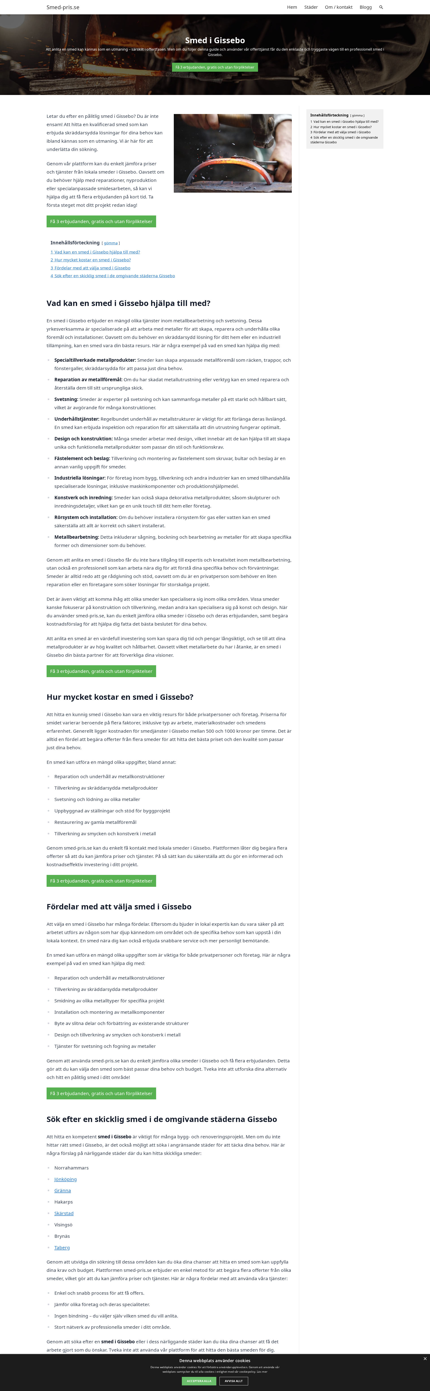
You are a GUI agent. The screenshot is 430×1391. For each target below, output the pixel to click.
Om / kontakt (339, 7)
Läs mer (262, 1372)
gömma (111, 242)
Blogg (366, 7)
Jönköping (65, 1179)
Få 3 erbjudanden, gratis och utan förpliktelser (215, 67)
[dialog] (215, 1372)
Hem (292, 7)
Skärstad (64, 1213)
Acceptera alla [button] (199, 1381)
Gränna (62, 1190)
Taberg (62, 1247)
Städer (311, 7)
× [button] (425, 1359)
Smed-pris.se (63, 7)
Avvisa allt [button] (234, 1381)
